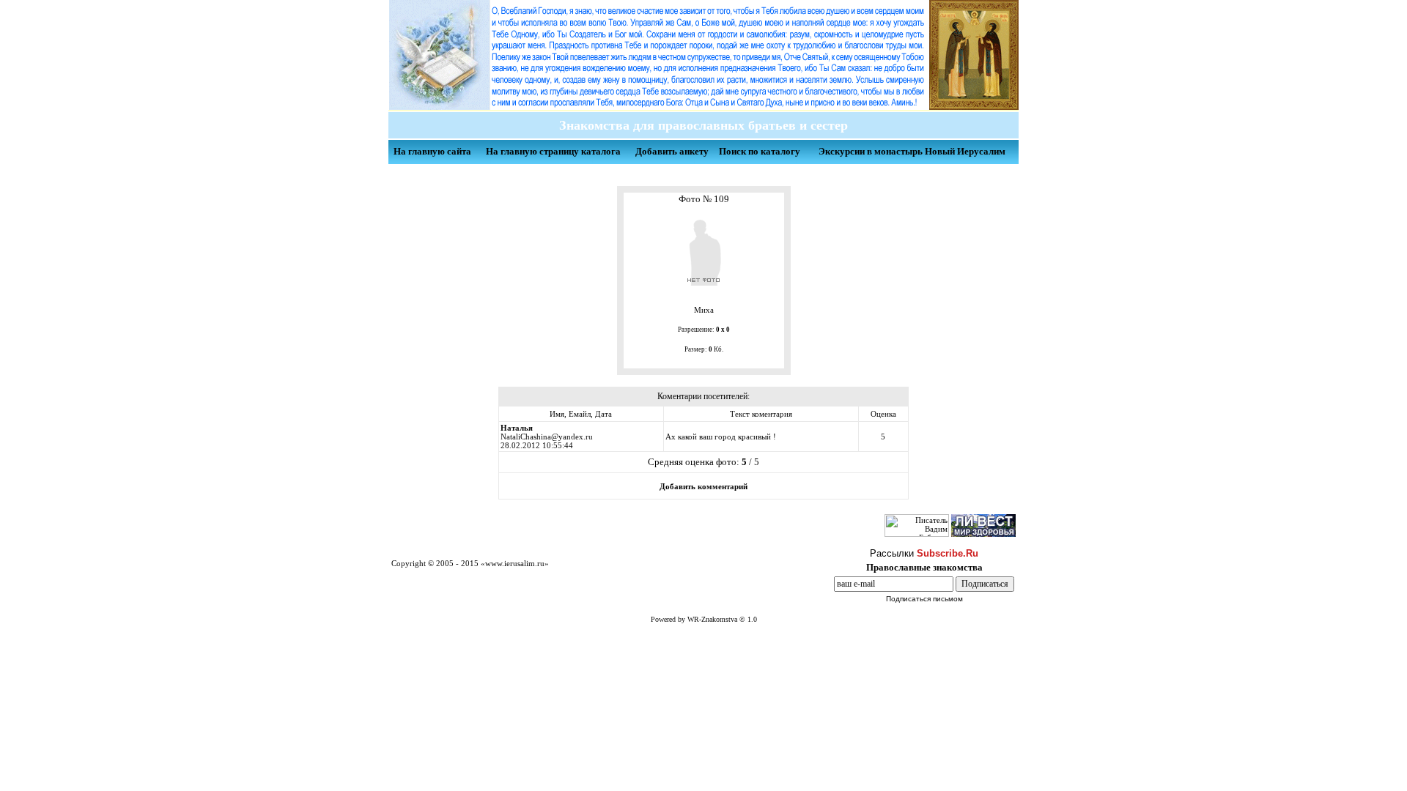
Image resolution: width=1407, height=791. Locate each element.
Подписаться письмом (924, 599)
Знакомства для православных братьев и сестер (700, 125)
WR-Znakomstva (712, 619)
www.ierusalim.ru (514, 563)
